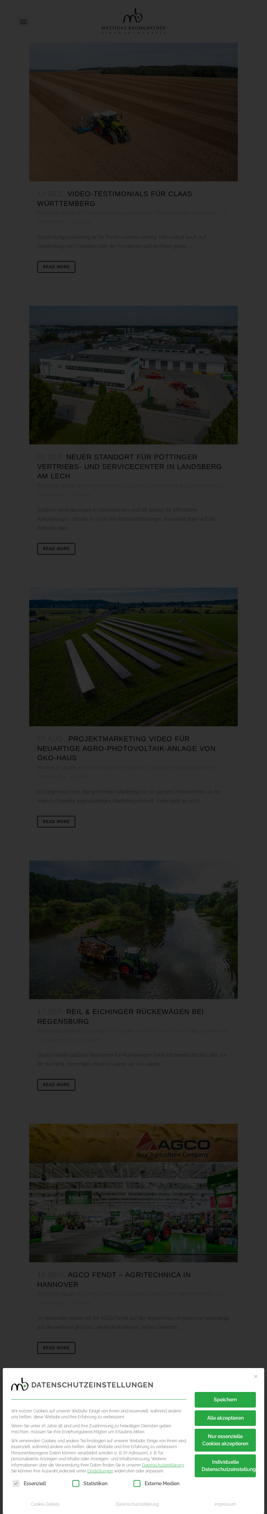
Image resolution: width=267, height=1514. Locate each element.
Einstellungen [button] (100, 1470)
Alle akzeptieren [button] (225, 1418)
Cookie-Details (45, 1504)
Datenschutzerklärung (163, 1465)
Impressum (225, 1504)
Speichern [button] (225, 1399)
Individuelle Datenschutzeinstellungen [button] (229, 1465)
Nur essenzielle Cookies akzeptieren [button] (225, 1440)
